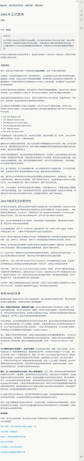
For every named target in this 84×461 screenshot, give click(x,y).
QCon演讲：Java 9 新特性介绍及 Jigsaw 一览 (18, 426)
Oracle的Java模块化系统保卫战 (13, 452)
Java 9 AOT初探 (7, 441)
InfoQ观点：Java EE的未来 (11, 447)
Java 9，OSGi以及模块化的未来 (13, 436)
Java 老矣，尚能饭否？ (10, 431)
